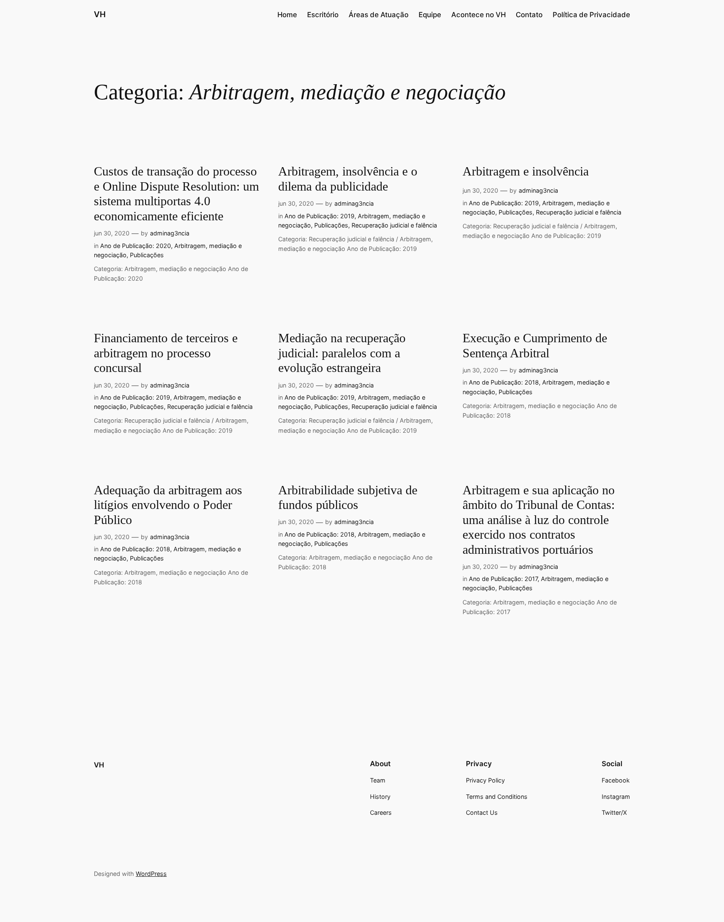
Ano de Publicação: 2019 (319, 216)
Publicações (147, 254)
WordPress (151, 873)
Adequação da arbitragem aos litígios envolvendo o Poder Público (168, 505)
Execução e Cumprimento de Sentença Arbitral (535, 345)
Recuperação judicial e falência (394, 225)
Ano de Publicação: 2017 (503, 578)
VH (99, 765)
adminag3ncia (169, 233)
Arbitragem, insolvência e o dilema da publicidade (347, 179)
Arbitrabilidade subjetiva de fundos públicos (347, 497)
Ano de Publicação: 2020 (135, 245)
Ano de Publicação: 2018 (504, 382)
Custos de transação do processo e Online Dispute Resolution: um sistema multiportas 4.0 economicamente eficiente (176, 194)
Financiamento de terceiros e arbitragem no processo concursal (166, 352)
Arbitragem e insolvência (526, 171)
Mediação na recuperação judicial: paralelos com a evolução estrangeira (342, 352)
